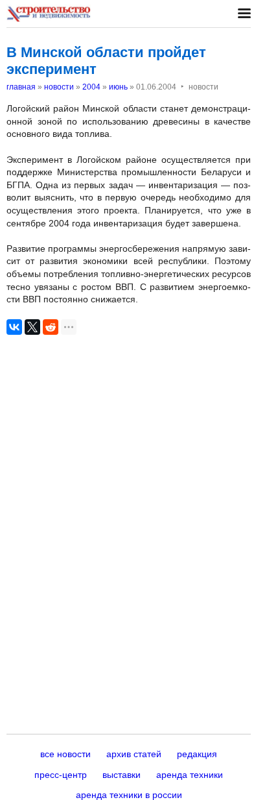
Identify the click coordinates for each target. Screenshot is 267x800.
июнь (118, 86)
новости (59, 86)
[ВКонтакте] (14, 327)
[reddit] (50, 327)
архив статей (133, 754)
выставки (121, 775)
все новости (65, 754)
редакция (197, 754)
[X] (32, 327)
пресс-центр (60, 775)
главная (21, 86)
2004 (91, 86)
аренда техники (189, 775)
